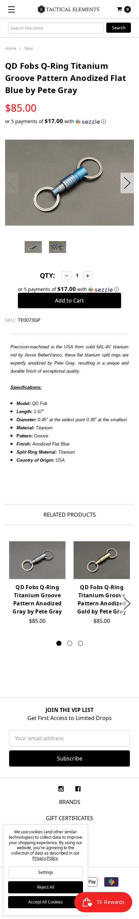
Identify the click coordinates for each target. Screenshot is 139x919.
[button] (69, 121)
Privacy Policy (44, 858)
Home (11, 48)
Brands (69, 802)
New (28, 48)
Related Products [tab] (70, 514)
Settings (45, 872)
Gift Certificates (69, 818)
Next (127, 183)
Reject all (45, 887)
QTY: (47, 275)
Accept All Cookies (45, 902)
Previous (12, 183)
